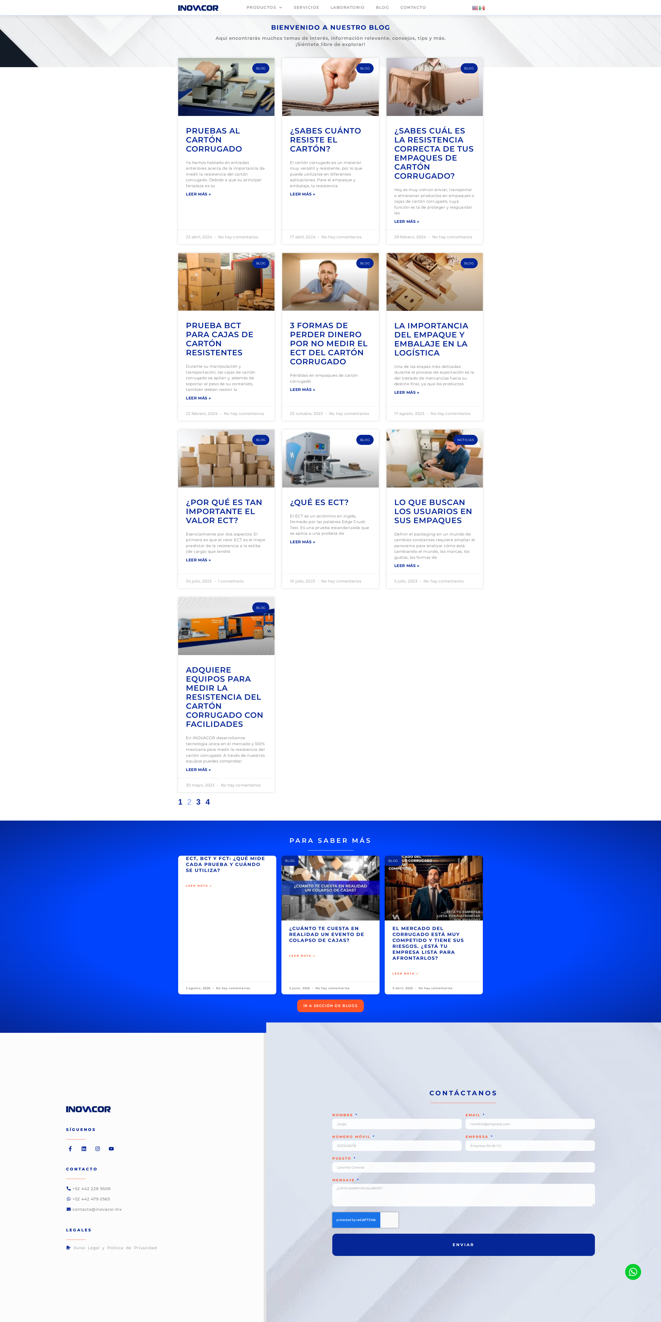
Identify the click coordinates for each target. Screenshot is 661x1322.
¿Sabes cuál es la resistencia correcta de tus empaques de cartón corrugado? (434, 153)
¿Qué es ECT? (319, 502)
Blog (382, 7)
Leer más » (198, 194)
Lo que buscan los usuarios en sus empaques (433, 511)
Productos (261, 7)
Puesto (342, 1158)
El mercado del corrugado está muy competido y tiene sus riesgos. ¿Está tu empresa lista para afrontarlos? (428, 943)
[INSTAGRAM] (97, 1149)
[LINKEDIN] (84, 1149)
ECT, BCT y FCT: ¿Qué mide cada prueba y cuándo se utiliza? (225, 864)
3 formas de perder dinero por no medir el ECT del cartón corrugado (329, 343)
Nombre (343, 1115)
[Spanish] (482, 7)
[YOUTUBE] (111, 1149)
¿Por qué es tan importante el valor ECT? (224, 511)
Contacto (413, 7)
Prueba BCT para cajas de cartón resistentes (220, 339)
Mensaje (344, 1180)
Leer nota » (199, 885)
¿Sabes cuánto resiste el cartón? (325, 140)
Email (474, 1115)
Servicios (306, 7)
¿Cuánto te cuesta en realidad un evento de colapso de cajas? (326, 934)
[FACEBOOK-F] (70, 1149)
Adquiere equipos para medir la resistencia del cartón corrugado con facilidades (224, 697)
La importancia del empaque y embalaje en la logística (431, 339)
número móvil (352, 1137)
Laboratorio (347, 7)
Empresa (478, 1137)
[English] (475, 7)
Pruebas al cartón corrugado (214, 140)
